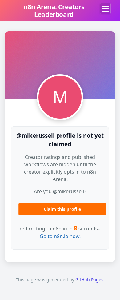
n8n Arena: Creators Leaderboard (53, 10)
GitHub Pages (89, 280)
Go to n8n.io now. (60, 236)
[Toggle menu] (105, 8)
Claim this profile (62, 209)
